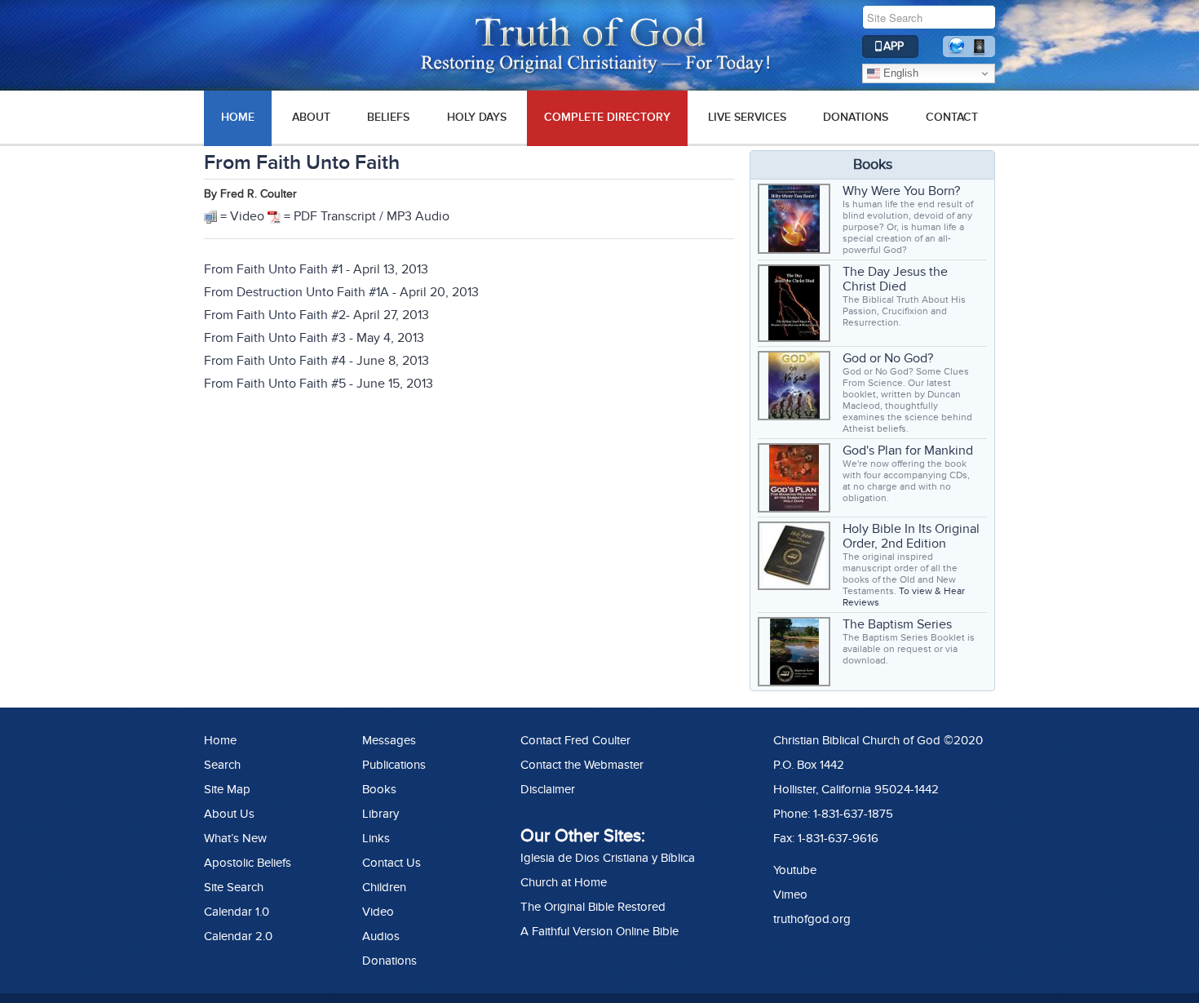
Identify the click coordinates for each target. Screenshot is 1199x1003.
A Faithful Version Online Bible (599, 931)
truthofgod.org (812, 919)
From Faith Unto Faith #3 (275, 338)
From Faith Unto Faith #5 (275, 383)
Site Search (233, 887)
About (311, 117)
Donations (855, 117)
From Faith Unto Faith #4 (276, 361)
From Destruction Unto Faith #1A (296, 292)
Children (384, 887)
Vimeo (790, 894)
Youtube (794, 870)
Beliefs (388, 117)
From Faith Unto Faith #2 (275, 315)
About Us (229, 813)
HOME (237, 117)
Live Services (747, 117)
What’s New (235, 838)
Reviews (861, 602)
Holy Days (477, 117)
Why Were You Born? (901, 191)
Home (220, 740)
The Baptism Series (897, 624)
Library (380, 813)
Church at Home (563, 882)
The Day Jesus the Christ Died (895, 279)
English (899, 73)
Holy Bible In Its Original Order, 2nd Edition (911, 536)
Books (379, 789)
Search (222, 764)
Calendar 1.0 (236, 911)
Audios (381, 936)
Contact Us (391, 862)
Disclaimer (547, 789)
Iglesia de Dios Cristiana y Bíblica (607, 857)
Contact (952, 117)
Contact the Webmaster (582, 764)
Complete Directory (607, 117)
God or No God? (888, 358)
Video (378, 911)
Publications (394, 764)
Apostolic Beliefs (247, 862)
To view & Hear (932, 591)
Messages (389, 740)
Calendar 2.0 (238, 936)
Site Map (227, 789)
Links (376, 838)
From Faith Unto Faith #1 (273, 269)
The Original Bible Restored (593, 906)
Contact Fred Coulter (575, 740)
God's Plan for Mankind (908, 450)
